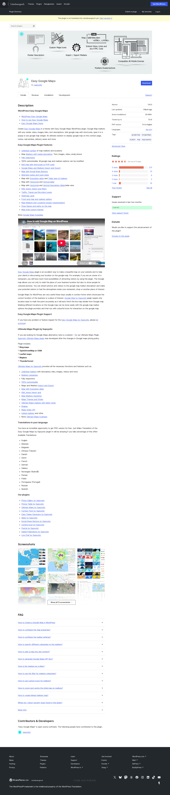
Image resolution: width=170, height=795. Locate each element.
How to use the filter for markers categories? (37, 673)
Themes (43, 760)
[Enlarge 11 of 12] (102, 584)
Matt (135, 760)
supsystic (38, 85)
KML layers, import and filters (33, 189)
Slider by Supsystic (29, 518)
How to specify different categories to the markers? (40, 644)
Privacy (12, 767)
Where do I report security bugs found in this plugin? (40, 703)
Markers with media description (39, 154)
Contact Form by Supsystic (33, 511)
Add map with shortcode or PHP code (37, 164)
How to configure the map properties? (34, 630)
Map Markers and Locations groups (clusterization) (43, 203)
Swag (105, 767)
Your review (117, 188)
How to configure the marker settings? (34, 637)
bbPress (136, 764)
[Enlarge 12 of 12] (102, 607)
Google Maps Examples (33, 215)
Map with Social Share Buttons (34, 171)
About (11, 756)
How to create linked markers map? (33, 695)
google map (136, 135)
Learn (73, 756)
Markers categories (29, 375)
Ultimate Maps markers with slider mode (38, 403)
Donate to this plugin (121, 236)
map (138, 139)
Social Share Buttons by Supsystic (36, 521)
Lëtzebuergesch (37, 780)
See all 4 (149, 129)
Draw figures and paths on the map (36, 206)
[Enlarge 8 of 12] (72, 599)
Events (104, 760)
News (11, 760)
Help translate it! (106, 18)
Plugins (42, 764)
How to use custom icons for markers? (34, 681)
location (132, 139)
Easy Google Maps (32, 129)
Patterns (43, 767)
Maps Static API (28, 410)
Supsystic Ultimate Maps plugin (31, 338)
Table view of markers (57, 178)
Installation (48, 95)
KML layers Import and (31, 392)
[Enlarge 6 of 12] (72, 551)
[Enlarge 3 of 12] (43, 590)
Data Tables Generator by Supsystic (36, 514)
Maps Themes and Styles (32, 399)
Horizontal (34, 182)
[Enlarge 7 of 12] (72, 577)
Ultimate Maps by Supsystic (30, 366)
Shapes (24, 406)
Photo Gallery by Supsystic (33, 500)
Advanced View (118, 146)
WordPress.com (139, 756)
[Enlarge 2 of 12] (43, 570)
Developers (75, 764)
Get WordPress (159, 4)
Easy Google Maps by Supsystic (75, 320)
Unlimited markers (29, 372)
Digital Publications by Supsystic (35, 532)
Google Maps (146, 135)
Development (64, 95)
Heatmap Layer (27, 196)
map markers (146, 139)
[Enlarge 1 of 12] (43, 551)
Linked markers (27, 413)
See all (149, 188)
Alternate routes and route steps (35, 175)
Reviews (35, 95)
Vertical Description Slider (54, 185)
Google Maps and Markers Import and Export (41, 168)
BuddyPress (138, 767)
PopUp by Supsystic (30, 528)
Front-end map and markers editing (36, 199)
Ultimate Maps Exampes (36, 417)
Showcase (44, 756)
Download (146, 83)
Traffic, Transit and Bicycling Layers (36, 192)
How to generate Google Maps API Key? (35, 659)
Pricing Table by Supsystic (32, 504)
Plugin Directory (15, 12)
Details (23, 95)
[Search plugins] (33, 26)
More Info (22, 710)
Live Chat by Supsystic (31, 535)
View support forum (120, 213)
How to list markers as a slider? (31, 666)
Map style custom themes (32, 209)
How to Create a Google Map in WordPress (36, 623)
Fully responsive (28, 157)
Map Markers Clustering (31, 396)
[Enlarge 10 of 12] (102, 551)
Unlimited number (28, 151)
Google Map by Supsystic (76, 298)
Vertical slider (48, 182)
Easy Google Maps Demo (32, 123)
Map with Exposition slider (32, 389)
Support (148, 95)
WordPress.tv (77, 767)
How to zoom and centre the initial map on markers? (40, 688)
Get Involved (106, 756)
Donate (105, 764)
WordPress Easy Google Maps (34, 116)
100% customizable (29, 382)
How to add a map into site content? (34, 652)
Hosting (12, 764)
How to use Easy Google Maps (34, 120)
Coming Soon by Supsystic (32, 525)
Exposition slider (37, 178)
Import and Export (46, 385)
